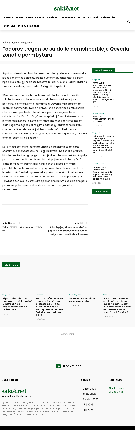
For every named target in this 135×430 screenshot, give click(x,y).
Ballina (6, 42)
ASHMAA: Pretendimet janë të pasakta (103, 119)
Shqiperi (96, 79)
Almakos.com (116, 387)
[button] (129, 22)
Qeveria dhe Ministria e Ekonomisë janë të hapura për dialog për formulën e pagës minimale (102, 173)
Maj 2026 (88, 404)
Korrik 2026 (89, 393)
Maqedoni (26, 42)
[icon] (58, 367)
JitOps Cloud (116, 391)
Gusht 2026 (89, 388)
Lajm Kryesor (98, 113)
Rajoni (15, 42)
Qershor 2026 (90, 399)
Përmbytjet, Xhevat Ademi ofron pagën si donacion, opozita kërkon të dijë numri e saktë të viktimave (68, 230)
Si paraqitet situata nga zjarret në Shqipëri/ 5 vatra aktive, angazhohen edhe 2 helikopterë (17, 304)
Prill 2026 (88, 409)
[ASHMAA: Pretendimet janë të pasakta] (125, 119)
